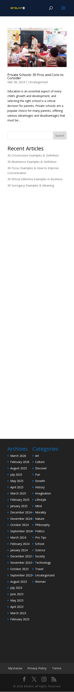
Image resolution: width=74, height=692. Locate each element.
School (39, 544)
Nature (39, 519)
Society (40, 556)
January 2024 (19, 550)
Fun (37, 474)
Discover (41, 468)
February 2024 (19, 544)
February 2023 (19, 619)
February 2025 (19, 500)
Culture (40, 462)
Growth (40, 481)
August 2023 (18, 582)
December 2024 (21, 512)
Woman (40, 582)
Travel (39, 569)
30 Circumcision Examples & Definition (33, 155)
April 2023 (16, 607)
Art (37, 456)
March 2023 (18, 613)
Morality (40, 512)
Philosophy (42, 525)
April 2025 (16, 487)
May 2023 (16, 600)
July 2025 (16, 474)
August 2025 (18, 468)
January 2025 (19, 506)
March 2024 (18, 537)
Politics (40, 531)
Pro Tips (40, 537)
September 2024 (21, 531)
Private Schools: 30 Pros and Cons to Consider (35, 76)
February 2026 (19, 462)
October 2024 (19, 525)
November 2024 (21, 519)
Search (59, 136)
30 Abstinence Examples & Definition (32, 162)
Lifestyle (40, 500)
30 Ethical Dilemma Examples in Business (34, 179)
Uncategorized (38, 82)
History (40, 487)
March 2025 (18, 493)
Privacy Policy (37, 668)
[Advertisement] (37, 231)
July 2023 (16, 588)
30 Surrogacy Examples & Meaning (30, 185)
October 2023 (19, 569)
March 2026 (18, 456)
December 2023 (21, 556)
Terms (56, 668)
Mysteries (15, 668)
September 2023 (21, 575)
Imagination (43, 493)
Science (40, 550)
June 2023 (16, 594)
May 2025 (16, 481)
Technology (43, 563)
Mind (38, 506)
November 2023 (21, 563)
